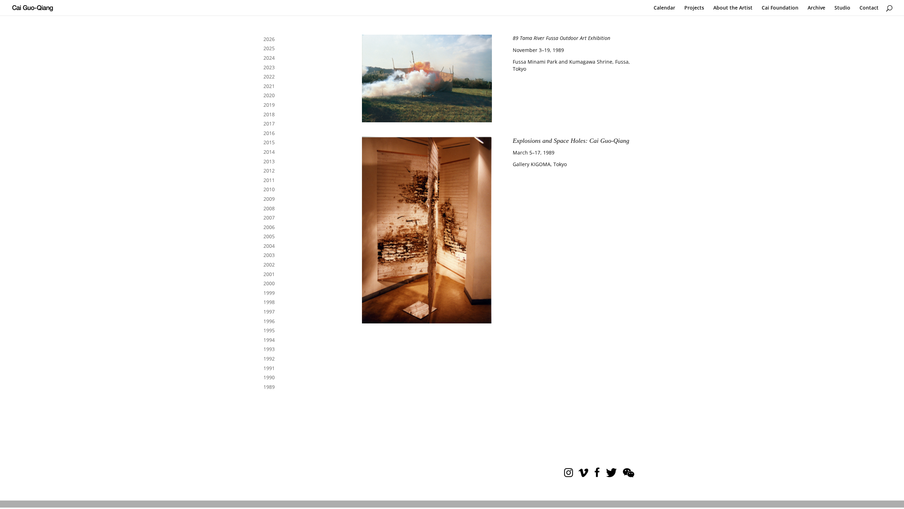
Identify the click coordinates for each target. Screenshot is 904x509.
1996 (269, 321)
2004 (269, 245)
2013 (269, 161)
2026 (269, 39)
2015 (269, 142)
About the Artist (733, 8)
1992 (269, 358)
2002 (269, 264)
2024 (269, 57)
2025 (269, 48)
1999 (269, 292)
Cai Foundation (780, 8)
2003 (269, 255)
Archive (816, 8)
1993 (269, 349)
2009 (269, 198)
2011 (269, 180)
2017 (269, 123)
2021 (269, 86)
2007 (269, 217)
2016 (269, 133)
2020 (269, 95)
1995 (269, 330)
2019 (269, 104)
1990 (269, 377)
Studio (842, 8)
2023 (269, 67)
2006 (269, 227)
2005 (269, 236)
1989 (269, 387)
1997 (269, 311)
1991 (269, 368)
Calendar (664, 8)
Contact (869, 8)
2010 (269, 189)
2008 (269, 208)
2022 (269, 76)
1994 (269, 340)
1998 (269, 302)
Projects (694, 8)
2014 (269, 151)
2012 (269, 170)
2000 (269, 283)
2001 (269, 274)
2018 (269, 114)
